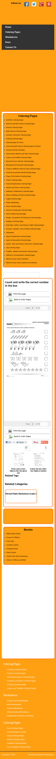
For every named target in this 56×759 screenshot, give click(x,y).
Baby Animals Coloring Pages (16, 131)
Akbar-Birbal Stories (14, 534)
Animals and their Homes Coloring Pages (20, 124)
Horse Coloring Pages (15, 736)
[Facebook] (26, 4)
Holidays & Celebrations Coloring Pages (20, 191)
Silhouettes (10, 233)
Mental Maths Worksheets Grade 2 (20, 494)
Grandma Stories (13, 545)
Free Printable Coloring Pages (19, 747)
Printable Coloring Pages (17, 743)
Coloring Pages (12, 32)
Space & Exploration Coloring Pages (18, 236)
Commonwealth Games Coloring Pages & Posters (23, 146)
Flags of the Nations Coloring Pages (18, 176)
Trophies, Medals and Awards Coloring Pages (22, 251)
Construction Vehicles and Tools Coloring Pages (22, 154)
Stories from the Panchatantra (17, 556)
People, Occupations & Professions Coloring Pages (23, 218)
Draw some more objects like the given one (18, 471)
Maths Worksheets (12, 203)
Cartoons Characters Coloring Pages (18, 135)
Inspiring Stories (12, 549)
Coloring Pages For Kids (16, 732)
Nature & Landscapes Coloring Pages (19, 210)
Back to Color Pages (22, 300)
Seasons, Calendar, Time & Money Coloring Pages (23, 229)
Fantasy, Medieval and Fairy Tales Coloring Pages (23, 169)
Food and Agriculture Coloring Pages (19, 184)
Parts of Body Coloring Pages (16, 214)
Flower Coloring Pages (14, 180)
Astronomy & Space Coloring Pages (21, 677)
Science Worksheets (15, 708)
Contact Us (10, 47)
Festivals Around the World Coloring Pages (21, 172)
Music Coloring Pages (13, 206)
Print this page (19, 294)
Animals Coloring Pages (14, 127)
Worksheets (11, 37)
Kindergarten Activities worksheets (20, 716)
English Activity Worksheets (17, 701)
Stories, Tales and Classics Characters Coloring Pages (24, 244)
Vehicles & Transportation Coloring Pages (20, 255)
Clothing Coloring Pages (14, 139)
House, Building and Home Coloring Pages (20, 195)
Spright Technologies (46, 755)
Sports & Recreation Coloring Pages (18, 240)
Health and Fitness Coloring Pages (18, 188)
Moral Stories (11, 552)
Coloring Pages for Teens (14, 142)
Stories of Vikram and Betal (16, 560)
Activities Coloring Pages (14, 120)
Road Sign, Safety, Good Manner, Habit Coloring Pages (25, 225)
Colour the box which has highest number (38, 470)
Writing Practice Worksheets (18, 712)
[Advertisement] (28, 81)
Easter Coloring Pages (16, 739)
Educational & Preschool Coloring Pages (20, 165)
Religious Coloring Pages (14, 221)
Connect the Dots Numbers (15, 150)
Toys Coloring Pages (13, 248)
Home (28, 16)
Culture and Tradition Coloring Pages (19, 157)
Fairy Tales (10, 541)
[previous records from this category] (42, 308)
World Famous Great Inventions (17, 259)
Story (8, 42)
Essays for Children (13, 537)
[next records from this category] (46, 308)
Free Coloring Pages (15, 728)
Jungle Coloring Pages (13, 199)
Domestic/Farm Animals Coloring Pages (20, 161)
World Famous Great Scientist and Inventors (21, 263)
